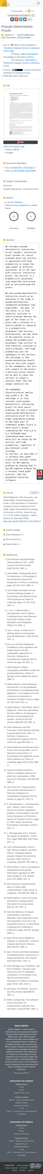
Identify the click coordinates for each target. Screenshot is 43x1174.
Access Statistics (15, 202)
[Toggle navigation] (38, 3)
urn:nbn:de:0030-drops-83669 (23, 171)
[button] (30, 19)
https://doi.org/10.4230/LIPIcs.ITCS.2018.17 (22, 521)
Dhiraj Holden (24, 37)
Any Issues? (38, 1165)
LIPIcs (21, 1087)
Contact (30, 1170)
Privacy (22, 1170)
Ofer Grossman (9, 37)
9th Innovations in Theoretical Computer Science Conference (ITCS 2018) (21, 48)
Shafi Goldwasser (25, 35)
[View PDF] (21, 113)
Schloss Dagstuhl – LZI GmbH (28, 1165)
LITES (21, 1108)
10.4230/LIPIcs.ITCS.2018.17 (22, 168)
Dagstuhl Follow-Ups (21, 1093)
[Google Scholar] (26, 568)
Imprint (14, 1170)
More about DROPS (21, 1073)
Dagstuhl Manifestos (21, 1105)
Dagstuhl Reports (21, 1103)
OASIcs (21, 1090)
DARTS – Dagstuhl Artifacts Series (21, 1100)
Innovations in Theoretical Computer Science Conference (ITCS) (21, 63)
